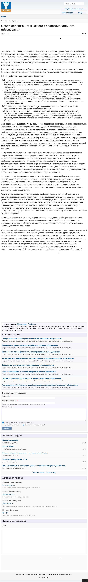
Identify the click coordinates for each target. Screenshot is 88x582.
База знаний (5, 21)
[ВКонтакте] (82, 33)
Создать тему (51, 472)
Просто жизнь (8, 446)
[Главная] (6, 7)
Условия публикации (23, 574)
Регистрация (67, 13)
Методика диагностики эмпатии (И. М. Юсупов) (18, 515)
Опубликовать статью (74, 9)
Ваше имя (6, 396)
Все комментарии (13, 425)
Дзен (4, 525)
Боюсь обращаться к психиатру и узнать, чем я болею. (24, 453)
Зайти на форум (38, 472)
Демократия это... (8, 494)
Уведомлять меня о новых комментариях (19, 422)
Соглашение (52, 574)
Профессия (32, 324)
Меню (3, 17)
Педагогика (15, 21)
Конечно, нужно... (8, 485)
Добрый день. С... (8, 503)
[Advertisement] (44, 43)
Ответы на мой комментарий (35, 425)
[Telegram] (85, 33)
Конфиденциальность (64, 574)
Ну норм (5, 513)
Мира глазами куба (10, 440)
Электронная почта (10, 400)
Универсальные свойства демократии (15, 497)
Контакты (34, 574)
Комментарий (7, 407)
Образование (22, 324)
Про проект (42, 574)
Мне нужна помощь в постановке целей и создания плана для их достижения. (34, 466)
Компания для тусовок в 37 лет (15, 459)
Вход (80, 13)
